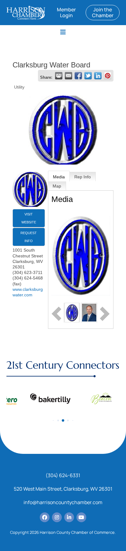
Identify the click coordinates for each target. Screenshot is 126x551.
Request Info (28, 237)
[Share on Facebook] (78, 75)
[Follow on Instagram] (57, 517)
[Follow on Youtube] (81, 517)
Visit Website (28, 218)
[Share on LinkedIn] (98, 75)
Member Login (66, 12)
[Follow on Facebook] (45, 517)
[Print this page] (58, 75)
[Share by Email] (68, 75)
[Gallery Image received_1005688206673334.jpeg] (89, 312)
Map (57, 186)
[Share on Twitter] (88, 75)
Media (59, 176)
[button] (53, 420)
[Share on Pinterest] (107, 75)
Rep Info (82, 176)
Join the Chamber (102, 12)
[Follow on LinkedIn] (69, 517)
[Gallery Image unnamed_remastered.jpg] (72, 312)
